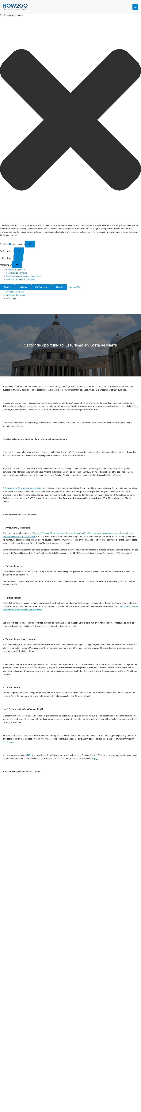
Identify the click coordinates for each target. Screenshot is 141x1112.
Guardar (59, 287)
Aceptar (7, 287)
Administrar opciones (15, 270)
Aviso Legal (11, 298)
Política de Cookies (15, 292)
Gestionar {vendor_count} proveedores (23, 276)
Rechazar (23, 287)
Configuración (41, 287)
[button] (70, 120)
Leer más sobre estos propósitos (21, 280)
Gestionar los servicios (16, 273)
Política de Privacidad (15, 295)
